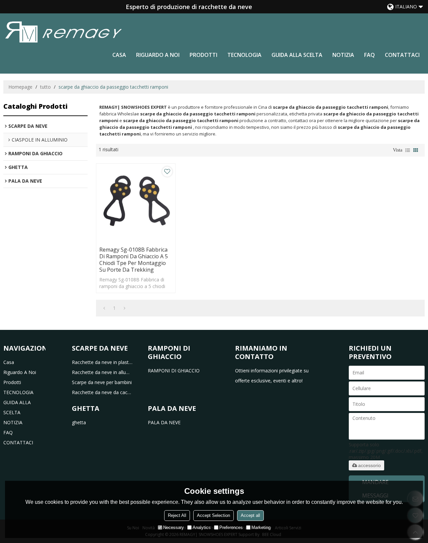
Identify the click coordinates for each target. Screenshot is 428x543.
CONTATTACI (402, 55)
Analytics (202, 527)
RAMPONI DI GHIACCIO (174, 370)
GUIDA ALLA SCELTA (297, 55)
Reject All (177, 515)
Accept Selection (213, 515)
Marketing (261, 527)
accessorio (369, 465)
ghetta (79, 422)
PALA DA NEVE (164, 422)
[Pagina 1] (104, 308)
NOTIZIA (343, 55)
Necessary (173, 527)
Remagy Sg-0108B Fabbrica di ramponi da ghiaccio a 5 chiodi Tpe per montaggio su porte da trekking (133, 259)
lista (408, 150)
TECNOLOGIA (244, 55)
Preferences (231, 527)
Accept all (250, 515)
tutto (45, 87)
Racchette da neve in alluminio (102, 372)
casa (119, 55)
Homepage (20, 87)
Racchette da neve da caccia (102, 392)
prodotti (203, 55)
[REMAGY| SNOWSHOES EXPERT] (63, 31)
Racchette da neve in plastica (102, 362)
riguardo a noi (158, 55)
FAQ (369, 55)
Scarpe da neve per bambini (102, 382)
